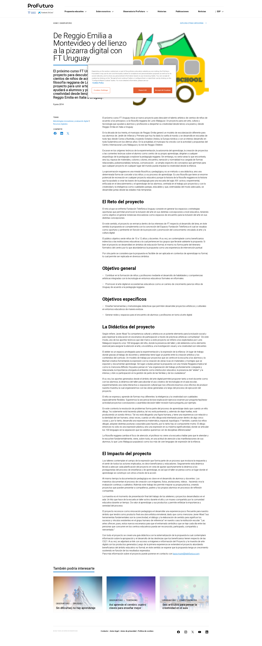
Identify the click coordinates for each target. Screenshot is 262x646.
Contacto (104, 631)
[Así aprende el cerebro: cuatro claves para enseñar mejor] (131, 594)
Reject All (143, 90)
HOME (55, 23)
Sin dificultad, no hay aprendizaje (75, 608)
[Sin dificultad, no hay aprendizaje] (77, 594)
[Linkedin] (62, 133)
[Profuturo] (41, 9)
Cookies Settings (101, 90)
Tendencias (131, 600)
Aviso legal (114, 631)
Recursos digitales (60, 124)
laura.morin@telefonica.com (186, 553)
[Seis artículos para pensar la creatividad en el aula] (184, 594)
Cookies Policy (98, 83)
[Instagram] (186, 632)
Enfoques (77, 603)
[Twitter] (68, 133)
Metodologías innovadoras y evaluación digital (70, 121)
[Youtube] (200, 632)
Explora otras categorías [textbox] (191, 23)
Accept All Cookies (163, 90)
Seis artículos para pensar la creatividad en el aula (179, 606)
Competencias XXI (188, 600)
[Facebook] (55, 133)
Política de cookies (145, 631)
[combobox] (193, 23)
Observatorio (66, 23)
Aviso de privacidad (128, 631)
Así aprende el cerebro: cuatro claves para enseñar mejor (127, 606)
